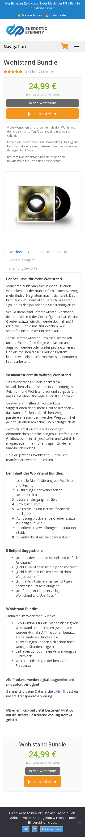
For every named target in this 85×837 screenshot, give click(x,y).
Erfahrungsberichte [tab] (22, 268)
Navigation (15, 46)
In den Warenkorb (42, 103)
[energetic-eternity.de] (42, 29)
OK (26, 829)
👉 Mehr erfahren (30, 15)
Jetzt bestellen (42, 114)
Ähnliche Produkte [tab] (54, 252)
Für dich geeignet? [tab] (22, 260)
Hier (59, 691)
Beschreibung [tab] (18, 252)
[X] (79, 822)
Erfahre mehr (51, 829)
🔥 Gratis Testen (56, 15)
